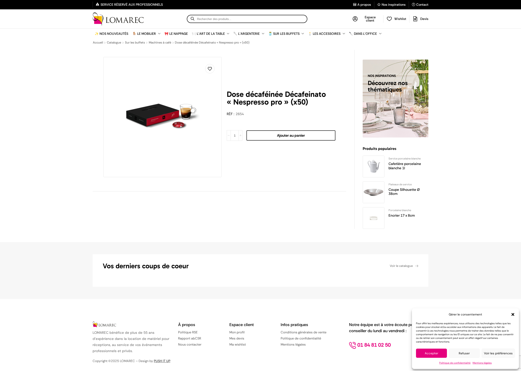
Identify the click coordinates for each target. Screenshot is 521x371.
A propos (364, 4)
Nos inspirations (394, 4)
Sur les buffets (135, 42)
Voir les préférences (498, 353)
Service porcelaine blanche (405, 158)
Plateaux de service (400, 184)
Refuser (464, 353)
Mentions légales (482, 362)
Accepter (431, 353)
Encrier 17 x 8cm (402, 215)
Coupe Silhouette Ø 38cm (404, 192)
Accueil (98, 42)
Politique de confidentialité (455, 362)
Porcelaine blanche (400, 210)
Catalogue (114, 42)
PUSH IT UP (162, 361)
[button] (513, 314)
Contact (422, 4)
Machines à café (160, 42)
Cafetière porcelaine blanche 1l (405, 166)
